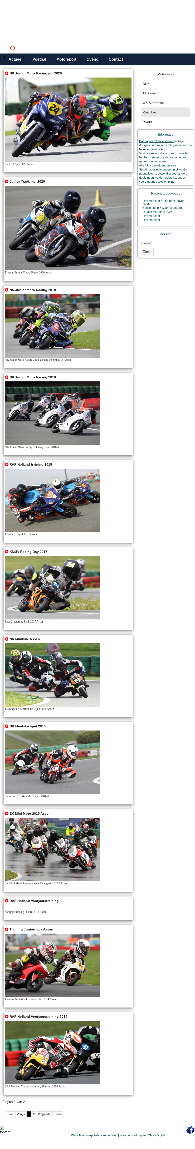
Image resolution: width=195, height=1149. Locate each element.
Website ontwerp (82, 1135)
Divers (147, 122)
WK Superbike (153, 103)
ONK (146, 84)
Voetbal (39, 59)
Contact (116, 59)
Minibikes (149, 112)
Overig (92, 59)
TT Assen (149, 93)
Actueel (15, 59)
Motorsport (66, 59)
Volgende (44, 1114)
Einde (57, 1114)
